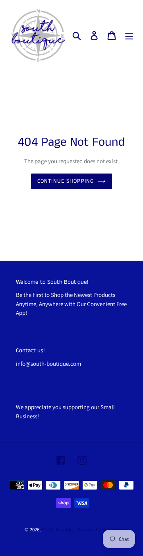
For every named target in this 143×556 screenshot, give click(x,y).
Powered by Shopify (97, 529)
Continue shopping (65, 181)
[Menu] (129, 36)
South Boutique (58, 529)
